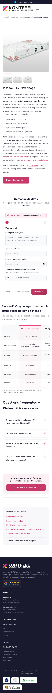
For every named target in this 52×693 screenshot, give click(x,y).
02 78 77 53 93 (10, 647)
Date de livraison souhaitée (15, 259)
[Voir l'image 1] (7, 78)
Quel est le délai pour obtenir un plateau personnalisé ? (20, 458)
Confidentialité (8, 632)
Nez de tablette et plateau (20, 17)
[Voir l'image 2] (17, 78)
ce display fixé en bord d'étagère (21, 540)
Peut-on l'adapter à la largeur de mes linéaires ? (22, 445)
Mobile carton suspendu (16, 525)
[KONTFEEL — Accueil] (18, 8)
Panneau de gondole (14, 521)
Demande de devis (14, 180)
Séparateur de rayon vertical (18, 533)
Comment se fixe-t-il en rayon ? (20, 433)
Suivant (37, 291)
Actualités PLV (8, 661)
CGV (4, 628)
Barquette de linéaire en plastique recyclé (23, 529)
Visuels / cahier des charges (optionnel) (20, 269)
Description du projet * (14, 233)
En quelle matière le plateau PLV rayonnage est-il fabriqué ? (20, 421)
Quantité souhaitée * (13, 249)
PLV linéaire (33, 165)
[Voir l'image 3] (27, 78)
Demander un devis (24, 487)
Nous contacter (9, 651)
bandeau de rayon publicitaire (34, 160)
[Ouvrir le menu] (37, 8)
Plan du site (7, 635)
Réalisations (7, 657)
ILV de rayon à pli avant (18, 156)
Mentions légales (9, 624)
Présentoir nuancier (14, 517)
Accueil (6, 17)
